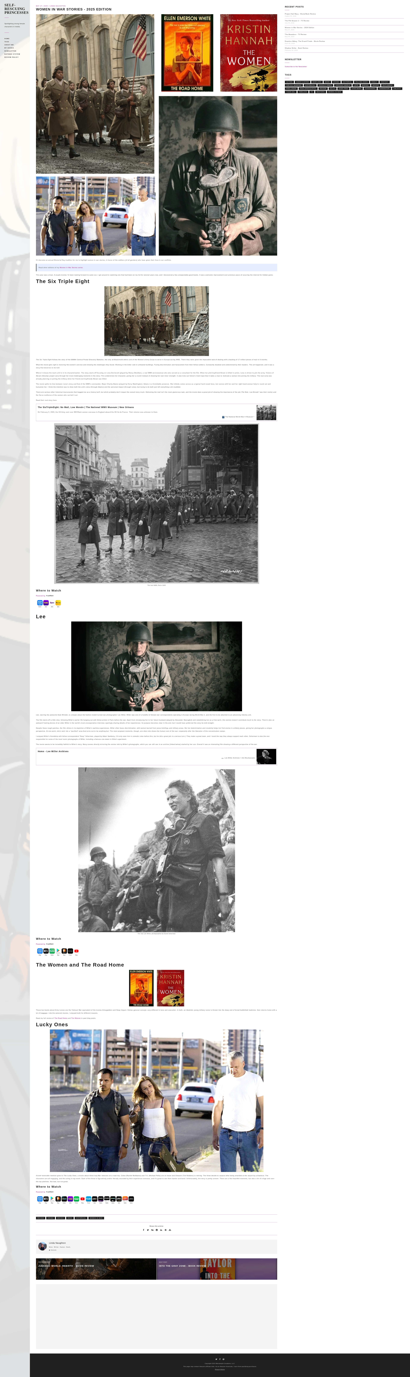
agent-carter (302, 82)
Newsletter (10, 51)
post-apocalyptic (308, 88)
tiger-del (290, 92)
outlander (388, 85)
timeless (303, 92)
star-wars (356, 88)
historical (81, 1218)
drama (50, 1218)
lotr (356, 85)
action (289, 82)
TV (312, 92)
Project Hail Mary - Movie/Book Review (300, 14)
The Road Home (60, 1018)
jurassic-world (343, 85)
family (374, 82)
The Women (76, 1018)
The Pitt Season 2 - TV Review (297, 21)
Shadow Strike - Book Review (296, 48)
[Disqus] (156, 1316)
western (321, 92)
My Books (9, 48)
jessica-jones (325, 85)
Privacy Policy (220, 1369)
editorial (347, 82)
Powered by (40, 596)
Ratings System (12, 54)
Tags (6, 42)
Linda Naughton (58, 6)
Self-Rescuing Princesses (16, 9)
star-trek (343, 88)
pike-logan (291, 88)
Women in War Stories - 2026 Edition (299, 27)
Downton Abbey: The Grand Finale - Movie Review (305, 41)
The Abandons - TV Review (295, 34)
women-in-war (96, 1218)
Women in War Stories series (71, 267)
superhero (370, 88)
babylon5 (317, 82)
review (40, 1218)
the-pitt (397, 88)
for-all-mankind (293, 85)
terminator (384, 88)
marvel (365, 85)
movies (60, 1218)
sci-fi (332, 88)
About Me (9, 45)
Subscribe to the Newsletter (296, 66)
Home (7, 38)
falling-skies (362, 82)
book (70, 1218)
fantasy (384, 82)
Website (53, 1250)
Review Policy (11, 57)
